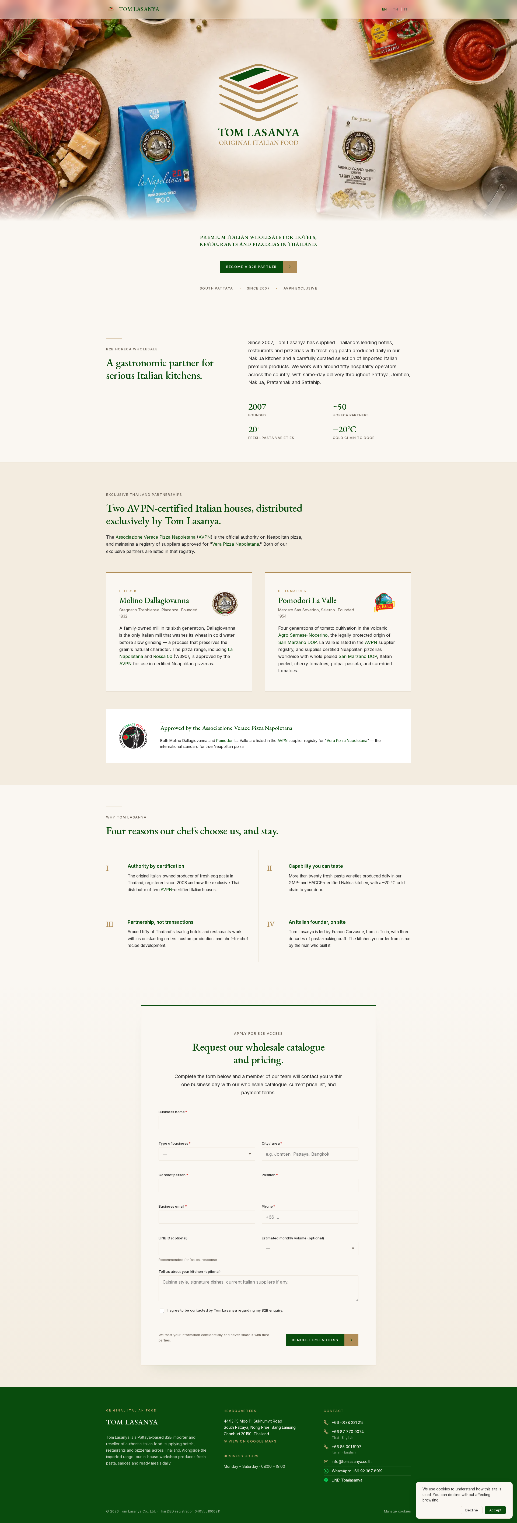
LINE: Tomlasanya (347, 1480)
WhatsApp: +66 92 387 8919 (357, 1471)
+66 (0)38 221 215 (348, 1422)
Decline (471, 1510)
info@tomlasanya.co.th (352, 1461)
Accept (495, 1510)
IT (406, 9)
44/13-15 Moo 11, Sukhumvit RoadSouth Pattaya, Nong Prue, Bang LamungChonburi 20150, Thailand (260, 1431)
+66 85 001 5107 (346, 1449)
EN (384, 9)
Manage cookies (397, 1511)
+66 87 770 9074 (348, 1434)
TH (396, 9)
